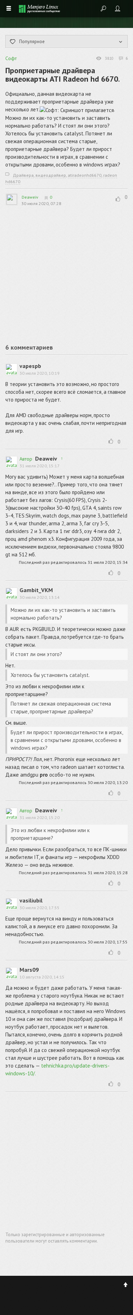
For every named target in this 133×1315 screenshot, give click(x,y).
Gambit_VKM (36, 590)
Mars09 (29, 969)
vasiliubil (31, 900)
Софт (11, 58)
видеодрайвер (50, 175)
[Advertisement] (53, 272)
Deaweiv (30, 197)
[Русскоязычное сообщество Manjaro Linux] (39, 9)
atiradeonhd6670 (84, 175)
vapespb (30, 365)
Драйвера (23, 175)
